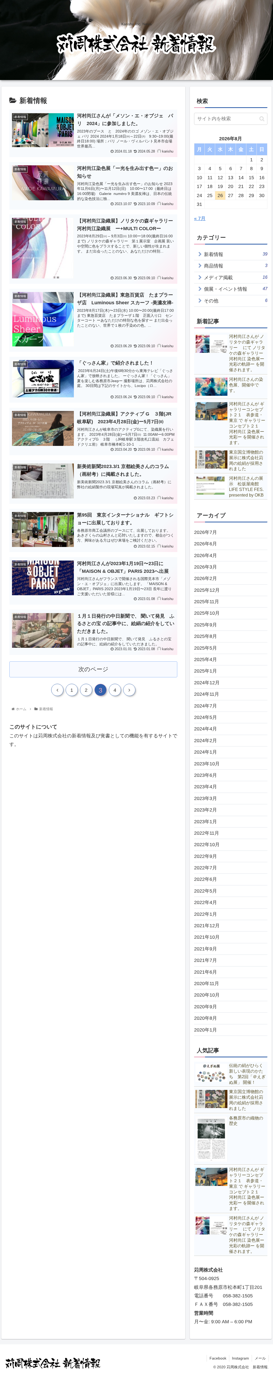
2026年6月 (205, 543)
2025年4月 (205, 659)
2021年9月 (205, 949)
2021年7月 (205, 960)
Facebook (218, 1358)
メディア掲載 (235, 277)
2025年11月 (206, 601)
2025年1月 (205, 671)
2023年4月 (205, 786)
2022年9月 (205, 856)
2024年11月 (206, 694)
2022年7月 (205, 867)
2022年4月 (205, 902)
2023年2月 (205, 810)
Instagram (240, 1358)
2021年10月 (207, 937)
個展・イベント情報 (235, 289)
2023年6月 (205, 775)
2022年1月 (205, 914)
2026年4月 (205, 555)
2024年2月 (205, 740)
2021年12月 (207, 925)
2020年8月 (205, 1018)
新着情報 (235, 254)
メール (260, 1358)
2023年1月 (205, 821)
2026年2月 (205, 578)
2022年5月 (205, 891)
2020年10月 (207, 995)
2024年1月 (205, 752)
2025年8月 (205, 636)
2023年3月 (205, 798)
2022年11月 (206, 833)
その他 (235, 300)
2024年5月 (205, 717)
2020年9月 (205, 1006)
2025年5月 (205, 648)
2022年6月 (205, 879)
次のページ (93, 669)
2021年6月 (205, 972)
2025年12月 (207, 590)
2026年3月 (205, 567)
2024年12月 (207, 682)
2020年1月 (205, 1030)
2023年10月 (207, 763)
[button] (262, 119)
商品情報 (235, 266)
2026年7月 (205, 532)
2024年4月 (205, 729)
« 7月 (200, 218)
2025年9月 (205, 624)
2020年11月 (206, 983)
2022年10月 (207, 844)
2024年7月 (205, 706)
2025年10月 (207, 613)
